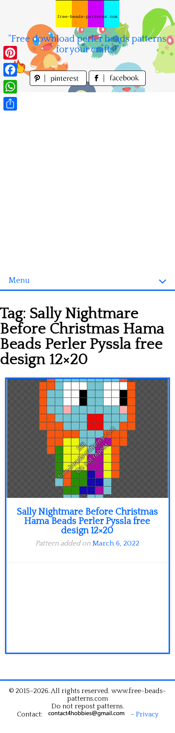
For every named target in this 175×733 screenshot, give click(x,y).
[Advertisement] (87, 179)
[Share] (10, 103)
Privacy (147, 714)
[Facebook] (10, 69)
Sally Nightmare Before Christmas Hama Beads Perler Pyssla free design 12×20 (87, 521)
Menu (19, 280)
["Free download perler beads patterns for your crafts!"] (87, 13)
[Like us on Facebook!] (117, 83)
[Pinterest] (10, 52)
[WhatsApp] (10, 86)
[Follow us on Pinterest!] (59, 83)
